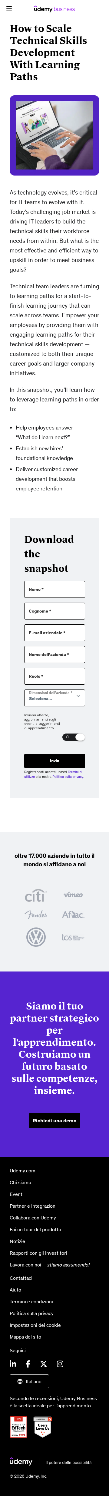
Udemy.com (22, 1171)
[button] (9, 9)
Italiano (33, 1381)
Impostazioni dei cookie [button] (35, 1325)
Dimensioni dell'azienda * (50, 693)
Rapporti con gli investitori (38, 1253)
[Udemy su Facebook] (28, 1364)
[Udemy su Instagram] (60, 1364)
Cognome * (40, 611)
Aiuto (15, 1290)
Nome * (36, 589)
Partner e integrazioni (33, 1206)
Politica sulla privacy (67, 777)
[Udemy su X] (43, 1364)
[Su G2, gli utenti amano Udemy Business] (45, 1427)
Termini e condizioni (31, 1301)
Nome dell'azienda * (49, 654)
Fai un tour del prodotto (35, 1229)
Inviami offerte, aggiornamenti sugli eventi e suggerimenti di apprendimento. (42, 721)
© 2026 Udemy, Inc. (28, 1476)
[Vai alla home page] (50, 1461)
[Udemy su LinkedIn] (13, 1364)
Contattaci (21, 1278)
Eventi (17, 1194)
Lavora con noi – (49, 1265)
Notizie (17, 1241)
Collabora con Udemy (33, 1218)
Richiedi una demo (55, 1120)
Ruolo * (36, 676)
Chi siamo (20, 1182)
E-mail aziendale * (47, 632)
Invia (54, 760)
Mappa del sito (25, 1337)
